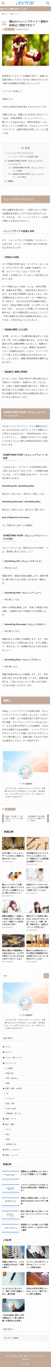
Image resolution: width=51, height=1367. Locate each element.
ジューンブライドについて (20, 152)
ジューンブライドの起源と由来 (25, 156)
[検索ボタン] (48, 3)
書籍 (8, 1083)
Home (7, 1356)
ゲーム (8, 1129)
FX (7, 1093)
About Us (25, 1359)
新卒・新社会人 (12, 1078)
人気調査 (9, 1068)
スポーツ (9, 1052)
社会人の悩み (11, 1108)
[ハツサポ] (25, 3)
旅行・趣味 (9, 1124)
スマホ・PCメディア (13, 1057)
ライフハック (10, 1063)
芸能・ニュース (11, 1155)
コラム (8, 1046)
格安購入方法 (11, 1144)
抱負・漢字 (10, 1103)
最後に (11, 181)
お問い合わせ (23, 1356)
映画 (8, 1139)
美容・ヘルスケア (12, 1149)
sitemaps (14, 1356)
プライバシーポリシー (38, 1356)
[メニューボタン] (3, 3)
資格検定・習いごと (13, 1113)
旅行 (8, 1134)
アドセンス (10, 1098)
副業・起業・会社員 (13, 1088)
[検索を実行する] (46, 975)
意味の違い (10, 1073)
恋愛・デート (9, 29)
